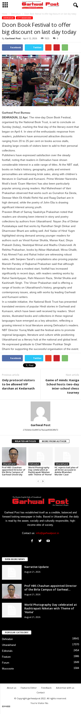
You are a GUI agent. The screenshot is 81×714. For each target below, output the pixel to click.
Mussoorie (8, 668)
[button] (75, 5)
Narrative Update (36, 567)
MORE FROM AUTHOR (54, 441)
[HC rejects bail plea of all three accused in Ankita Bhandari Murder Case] (67, 456)
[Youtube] (48, 541)
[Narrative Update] (12, 572)
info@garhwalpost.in (47, 533)
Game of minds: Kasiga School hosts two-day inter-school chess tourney (62, 386)
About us (11, 687)
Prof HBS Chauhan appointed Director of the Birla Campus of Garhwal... (50, 587)
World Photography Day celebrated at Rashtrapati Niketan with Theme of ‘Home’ (40, 471)
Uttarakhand (24, 18)
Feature (6, 656)
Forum (5, 662)
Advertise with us (65, 687)
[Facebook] (33, 541)
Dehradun (8, 18)
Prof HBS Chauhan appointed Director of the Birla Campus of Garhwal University (13, 471)
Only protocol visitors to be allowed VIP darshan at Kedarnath (18, 384)
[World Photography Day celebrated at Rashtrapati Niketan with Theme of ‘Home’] (40, 456)
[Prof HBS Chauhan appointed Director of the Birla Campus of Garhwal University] (14, 456)
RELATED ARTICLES (25, 441)
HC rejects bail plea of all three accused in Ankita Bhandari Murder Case (66, 471)
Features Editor (29, 687)
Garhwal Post (13, 38)
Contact (41, 692)
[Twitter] (41, 541)
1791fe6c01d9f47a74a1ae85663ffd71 (40, 430)
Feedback (46, 687)
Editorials (7, 650)
